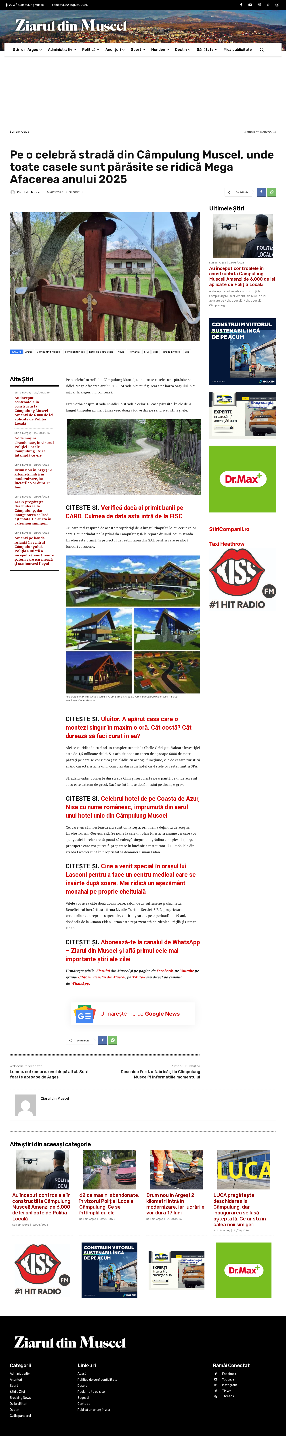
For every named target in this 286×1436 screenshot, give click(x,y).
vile (187, 351)
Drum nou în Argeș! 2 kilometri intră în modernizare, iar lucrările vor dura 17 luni (33, 478)
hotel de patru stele (101, 351)
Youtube (187, 970)
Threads (228, 1396)
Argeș (28, 351)
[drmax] (242, 516)
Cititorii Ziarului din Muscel (101, 977)
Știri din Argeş (19, 131)
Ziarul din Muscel (28, 192)
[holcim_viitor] (242, 389)
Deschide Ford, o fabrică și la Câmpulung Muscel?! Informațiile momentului (160, 1074)
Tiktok (226, 1391)
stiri (155, 351)
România (134, 351)
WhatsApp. (80, 983)
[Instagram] (259, 4)
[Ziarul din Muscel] (13, 192)
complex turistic (75, 351)
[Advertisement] (143, 95)
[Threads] (277, 4)
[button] (261, 49)
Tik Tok (139, 977)
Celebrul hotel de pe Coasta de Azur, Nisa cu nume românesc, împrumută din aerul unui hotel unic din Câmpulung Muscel (133, 807)
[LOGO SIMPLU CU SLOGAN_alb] (242, 614)
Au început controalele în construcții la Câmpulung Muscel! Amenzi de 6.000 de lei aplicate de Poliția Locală (34, 410)
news (121, 351)
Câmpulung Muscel (49, 351)
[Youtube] (250, 4)
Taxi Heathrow (227, 544)
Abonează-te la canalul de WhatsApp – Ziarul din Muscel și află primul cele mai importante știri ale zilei (133, 951)
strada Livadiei (171, 351)
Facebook (164, 970)
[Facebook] (241, 4)
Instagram (229, 1385)
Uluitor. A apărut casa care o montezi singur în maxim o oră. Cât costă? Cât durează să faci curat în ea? (128, 728)
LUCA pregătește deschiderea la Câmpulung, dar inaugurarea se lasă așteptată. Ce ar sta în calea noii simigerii (33, 512)
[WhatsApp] (271, 192)
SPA (146, 351)
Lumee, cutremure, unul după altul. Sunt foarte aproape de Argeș (49, 1074)
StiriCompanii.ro (229, 529)
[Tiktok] (268, 4)
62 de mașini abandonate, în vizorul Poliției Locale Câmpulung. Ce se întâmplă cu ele (34, 447)
